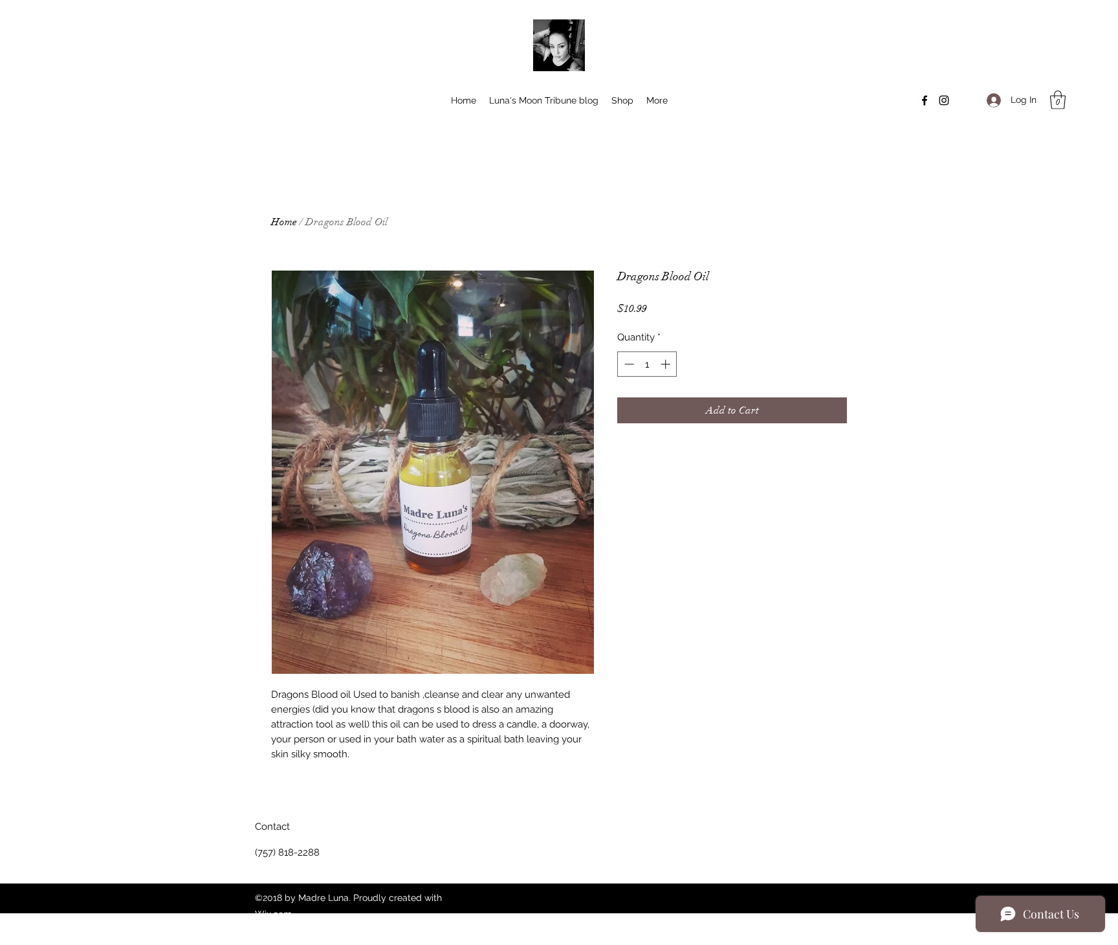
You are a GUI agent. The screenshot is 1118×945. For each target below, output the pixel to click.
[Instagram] (943, 100)
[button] (1058, 100)
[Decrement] (628, 364)
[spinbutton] (647, 364)
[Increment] (666, 364)
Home (284, 222)
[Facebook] (924, 100)
